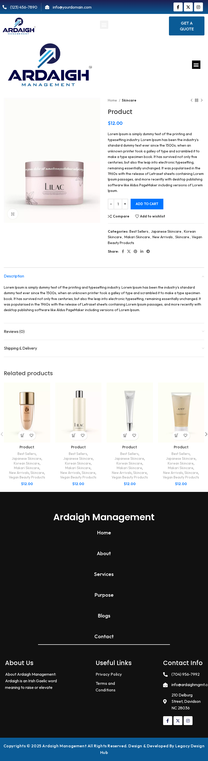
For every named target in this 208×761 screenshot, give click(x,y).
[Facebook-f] (178, 7)
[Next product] (201, 100)
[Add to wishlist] (31, 435)
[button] (104, 25)
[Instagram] (198, 7)
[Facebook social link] (123, 251)
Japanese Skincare (166, 231)
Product (27, 447)
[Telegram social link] (148, 251)
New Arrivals (162, 237)
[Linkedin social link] (142, 251)
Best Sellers (138, 231)
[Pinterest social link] (135, 251)
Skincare (129, 100)
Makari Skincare (137, 237)
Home (113, 100)
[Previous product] (191, 100)
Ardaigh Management (103, 517)
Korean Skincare (27, 463)
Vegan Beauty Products (27, 477)
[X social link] (129, 251)
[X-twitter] (188, 7)
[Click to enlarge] (13, 214)
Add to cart (147, 204)
